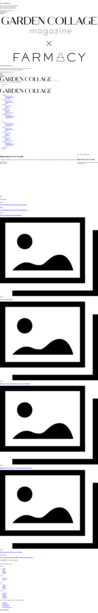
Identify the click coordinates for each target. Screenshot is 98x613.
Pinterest (4, 595)
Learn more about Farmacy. (17, 69)
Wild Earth (7, 108)
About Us (5, 577)
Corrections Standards (7, 607)
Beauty (6, 103)
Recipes (7, 111)
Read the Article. (3, 163)
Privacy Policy (6, 606)
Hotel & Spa (8, 98)
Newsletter (5, 597)
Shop (4, 148)
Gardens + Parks (8, 96)
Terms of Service (6, 604)
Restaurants (7, 110)
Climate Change (8, 117)
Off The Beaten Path (9, 97)
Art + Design (8, 105)
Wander (4, 94)
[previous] (0, 195)
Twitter (4, 594)
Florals (6, 106)
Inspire (4, 104)
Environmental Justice (10, 116)
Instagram (5, 596)
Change (4, 114)
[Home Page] (26, 80)
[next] (1, 195)
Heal (4, 99)
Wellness (4, 588)
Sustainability (8, 115)
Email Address (3, 10)
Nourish (4, 109)
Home (4, 587)
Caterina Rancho (86, 154)
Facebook (5, 593)
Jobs (4, 580)
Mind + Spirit (8, 100)
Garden (4, 584)
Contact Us (5, 579)
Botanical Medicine (9, 102)
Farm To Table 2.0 (9, 112)
